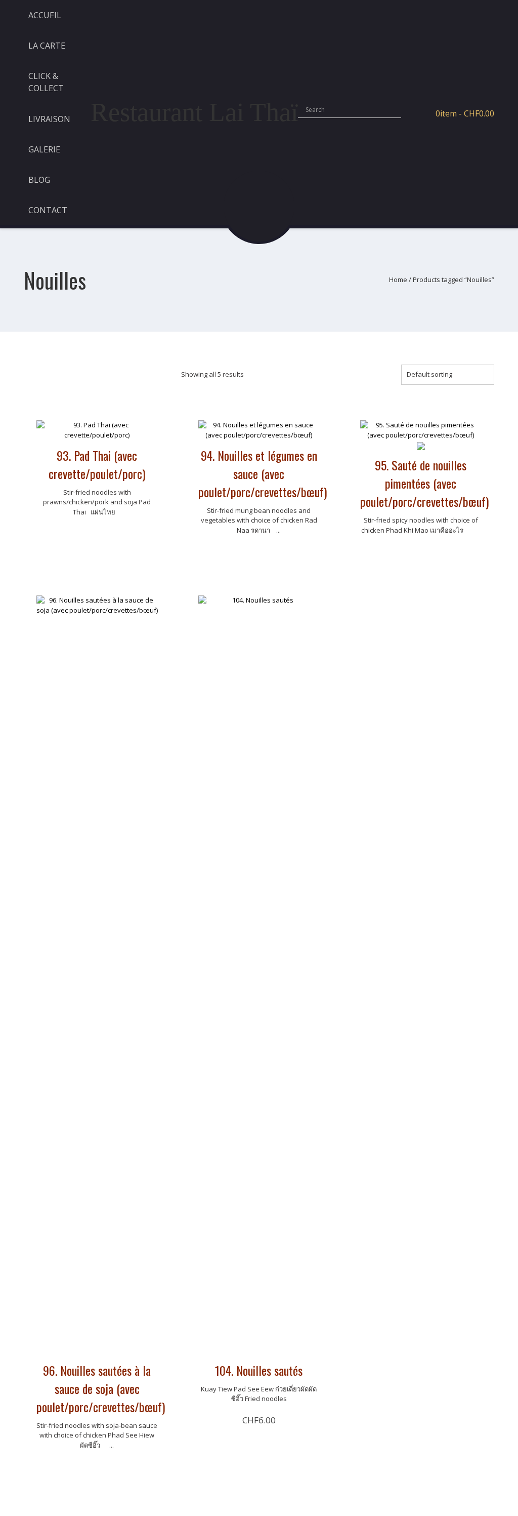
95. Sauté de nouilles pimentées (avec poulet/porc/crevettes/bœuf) (424, 483)
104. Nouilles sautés (259, 1370)
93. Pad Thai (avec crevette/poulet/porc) (97, 464)
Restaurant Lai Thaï (194, 112)
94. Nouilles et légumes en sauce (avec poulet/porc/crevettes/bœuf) (262, 473)
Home (398, 279)
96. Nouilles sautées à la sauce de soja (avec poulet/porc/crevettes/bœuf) (100, 1388)
